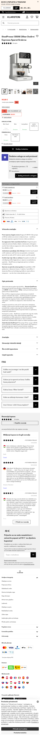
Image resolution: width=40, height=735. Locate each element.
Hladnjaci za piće (6, 607)
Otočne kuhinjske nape (8, 592)
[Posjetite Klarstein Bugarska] (27, 682)
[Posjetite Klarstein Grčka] (23, 687)
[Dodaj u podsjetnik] (37, 36)
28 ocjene (15, 43)
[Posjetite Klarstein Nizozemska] (11, 687)
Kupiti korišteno (8, 197)
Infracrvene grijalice (7, 599)
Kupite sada (16, 8)
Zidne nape (5, 614)
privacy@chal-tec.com (29, 564)
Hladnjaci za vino (6, 581)
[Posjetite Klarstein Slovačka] (3, 682)
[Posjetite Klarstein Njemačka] (3, 678)
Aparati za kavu (23, 29)
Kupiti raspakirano (9, 187)
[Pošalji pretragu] (3, 23)
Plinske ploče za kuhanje (9, 622)
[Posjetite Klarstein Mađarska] (11, 682)
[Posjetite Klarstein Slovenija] (19, 687)
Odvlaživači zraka (7, 588)
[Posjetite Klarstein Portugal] (15, 687)
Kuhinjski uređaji (11, 29)
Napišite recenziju (20, 423)
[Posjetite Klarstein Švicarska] (11, 678)
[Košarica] (37, 17)
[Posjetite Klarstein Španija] (23, 678)
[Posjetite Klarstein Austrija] (7, 678)
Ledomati (4, 603)
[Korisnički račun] (27, 17)
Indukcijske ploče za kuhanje (10, 618)
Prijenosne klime (6, 585)
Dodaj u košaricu (21, 149)
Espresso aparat (34, 29)
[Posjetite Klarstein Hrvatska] (19, 682)
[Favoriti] (32, 17)
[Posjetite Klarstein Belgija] (7, 687)
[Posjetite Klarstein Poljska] (15, 682)
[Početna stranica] (4, 29)
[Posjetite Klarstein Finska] (3, 687)
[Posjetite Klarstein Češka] (7, 682)
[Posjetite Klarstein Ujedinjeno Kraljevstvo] (27, 678)
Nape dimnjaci (6, 596)
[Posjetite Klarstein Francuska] (15, 678)
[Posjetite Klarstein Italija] (19, 678)
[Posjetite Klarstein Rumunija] (23, 682)
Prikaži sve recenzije (22, 522)
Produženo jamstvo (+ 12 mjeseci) (20, 167)
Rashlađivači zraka (7, 611)
